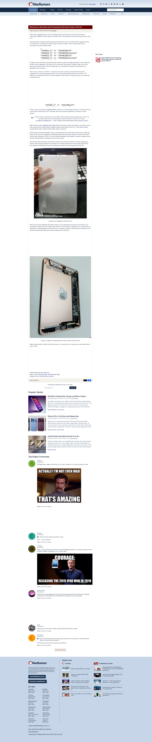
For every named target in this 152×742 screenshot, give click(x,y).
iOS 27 (53, 13)
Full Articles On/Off (41, 734)
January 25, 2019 (83, 120)
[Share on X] (85, 380)
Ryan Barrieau (46, 713)
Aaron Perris (45, 718)
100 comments (34, 380)
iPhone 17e (96, 13)
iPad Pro (74, 226)
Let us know (92, 4)
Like (45, 506)
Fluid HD (51, 734)
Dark (61, 734)
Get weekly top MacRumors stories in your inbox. (60, 384)
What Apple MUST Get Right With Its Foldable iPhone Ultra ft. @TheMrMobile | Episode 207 (113, 669)
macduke (39, 546)
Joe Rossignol (73, 418)
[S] (31, 466)
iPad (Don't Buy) (42, 374)
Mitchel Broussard (32, 701)
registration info (41, 34)
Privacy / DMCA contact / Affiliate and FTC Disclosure (39, 729)
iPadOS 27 (61, 13)
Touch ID (73, 75)
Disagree (49, 506)
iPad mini (72, 62)
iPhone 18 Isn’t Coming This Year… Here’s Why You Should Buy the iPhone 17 (81, 688)
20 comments (60, 429)
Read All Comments (60, 650)
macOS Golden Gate (73, 13)
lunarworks (40, 635)
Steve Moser (31, 718)
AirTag (104, 13)
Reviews (68, 10)
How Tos (60, 10)
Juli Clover (53, 30)
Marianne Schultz (47, 707)
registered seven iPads (49, 125)
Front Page (33, 10)
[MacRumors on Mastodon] (112, 4)
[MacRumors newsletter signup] (123, 4)
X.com (32, 692)
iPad (56, 34)
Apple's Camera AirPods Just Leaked (80, 668)
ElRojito (39, 533)
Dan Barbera (31, 713)
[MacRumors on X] (109, 4)
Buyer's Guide (79, 10)
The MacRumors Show (106, 663)
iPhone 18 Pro (33, 13)
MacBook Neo (86, 13)
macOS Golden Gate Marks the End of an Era (63, 436)
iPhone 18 (112, 13)
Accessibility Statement (33, 731)
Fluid (48, 734)
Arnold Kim (31, 689)
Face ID (38, 66)
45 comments (60, 409)
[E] (31, 539)
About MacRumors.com (37, 676)
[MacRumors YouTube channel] (114, 4)
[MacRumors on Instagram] (103, 4)
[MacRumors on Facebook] (106, 4)
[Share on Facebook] (89, 380)
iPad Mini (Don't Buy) (54, 374)
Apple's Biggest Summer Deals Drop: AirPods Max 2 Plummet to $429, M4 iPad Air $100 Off (111, 59)
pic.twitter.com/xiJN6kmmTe (43, 120)
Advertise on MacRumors (37, 681)
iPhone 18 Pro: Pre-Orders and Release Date (63, 416)
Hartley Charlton (32, 707)
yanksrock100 (41, 590)
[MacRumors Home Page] (39, 4)
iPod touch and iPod (48, 376)
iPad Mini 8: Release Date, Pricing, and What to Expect (67, 396)
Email (29, 692)
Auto (55, 734)
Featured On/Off (32, 734)
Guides (52, 10)
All (122, 13)
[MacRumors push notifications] (117, 4)
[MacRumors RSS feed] (120, 4)
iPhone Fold (44, 13)
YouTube (68, 663)
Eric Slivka (45, 689)
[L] (31, 641)
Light (58, 734)
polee (38, 625)
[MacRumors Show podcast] (101, 4)
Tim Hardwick (74, 398)
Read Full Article (52, 409)
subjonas (39, 460)
